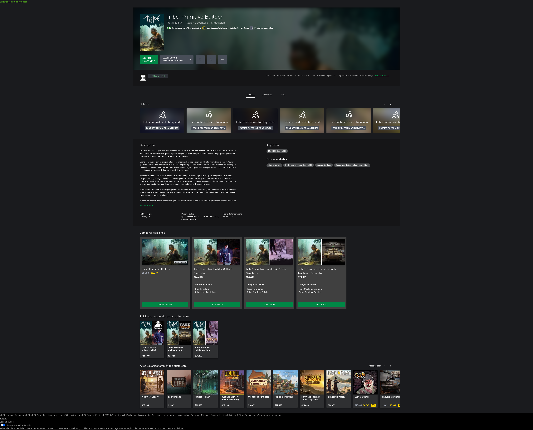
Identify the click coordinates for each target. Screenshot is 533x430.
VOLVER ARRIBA (165, 304)
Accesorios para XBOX (59, 414)
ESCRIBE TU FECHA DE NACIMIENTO (162, 128)
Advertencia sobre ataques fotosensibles (171, 414)
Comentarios (117, 414)
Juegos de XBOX (23, 414)
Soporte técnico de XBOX (99, 414)
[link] (152, 339)
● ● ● (222, 59)
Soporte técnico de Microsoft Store (227, 414)
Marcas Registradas (128, 428)
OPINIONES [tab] (267, 94)
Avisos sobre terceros (148, 428)
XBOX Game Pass (39, 414)
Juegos (3, 418)
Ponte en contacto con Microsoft (52, 428)
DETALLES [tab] (251, 94)
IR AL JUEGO (217, 304)
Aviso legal (113, 428)
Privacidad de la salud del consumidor (18, 428)
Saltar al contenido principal (13, 1)
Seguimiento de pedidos (269, 414)
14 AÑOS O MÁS (157, 76)
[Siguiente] (390, 104)
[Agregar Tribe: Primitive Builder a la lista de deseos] (200, 59)
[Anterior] (385, 104)
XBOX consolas (7, 414)
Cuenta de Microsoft (200, 414)
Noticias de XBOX (78, 414)
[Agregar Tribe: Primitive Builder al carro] (211, 59)
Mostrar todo (375, 365)
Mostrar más (145, 205)
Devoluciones (251, 414)
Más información (382, 75)
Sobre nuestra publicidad (171, 428)
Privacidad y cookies (78, 428)
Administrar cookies (98, 428)
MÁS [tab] (283, 94)
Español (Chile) (7, 421)
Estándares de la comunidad (137, 414)
